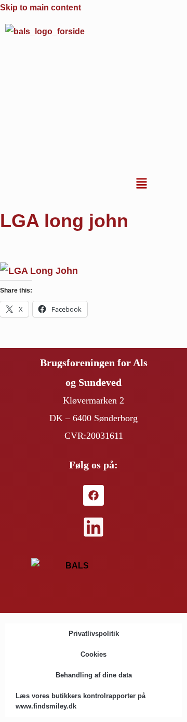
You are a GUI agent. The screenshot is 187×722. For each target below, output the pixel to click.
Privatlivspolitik (94, 633)
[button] (141, 184)
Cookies (93, 654)
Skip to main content (40, 7)
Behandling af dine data (94, 675)
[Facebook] (93, 495)
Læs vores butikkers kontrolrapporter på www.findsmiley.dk (80, 701)
